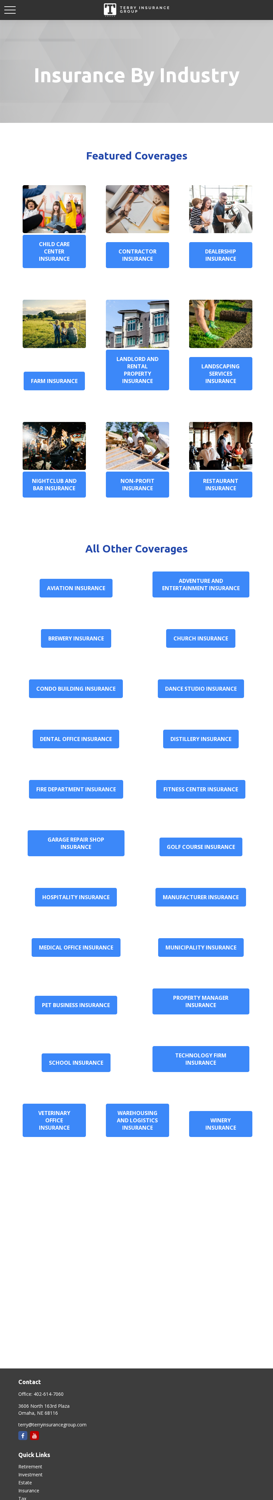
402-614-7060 (49, 1394)
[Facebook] (22, 1435)
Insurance (28, 1490)
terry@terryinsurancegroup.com (52, 1424)
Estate (25, 1482)
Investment (30, 1474)
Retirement (30, 1466)
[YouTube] (34, 1435)
